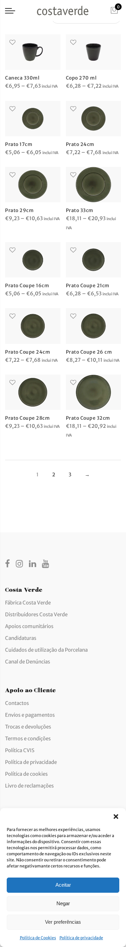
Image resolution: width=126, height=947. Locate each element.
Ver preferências (63, 922)
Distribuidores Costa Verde (36, 614)
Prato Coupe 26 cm (89, 352)
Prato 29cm (19, 210)
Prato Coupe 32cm (88, 418)
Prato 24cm (80, 144)
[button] (116, 816)
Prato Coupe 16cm (27, 286)
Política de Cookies (38, 937)
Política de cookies (26, 774)
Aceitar (63, 885)
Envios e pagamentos (30, 715)
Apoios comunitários (29, 626)
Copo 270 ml (81, 78)
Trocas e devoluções (28, 726)
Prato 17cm (18, 144)
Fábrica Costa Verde (28, 602)
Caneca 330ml (22, 78)
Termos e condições (28, 738)
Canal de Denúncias (27, 661)
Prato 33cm (79, 210)
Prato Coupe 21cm (88, 286)
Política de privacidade (81, 937)
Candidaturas (20, 638)
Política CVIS (19, 750)
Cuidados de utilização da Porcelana (46, 650)
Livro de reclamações (29, 785)
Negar (63, 903)
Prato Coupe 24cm (27, 352)
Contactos (17, 703)
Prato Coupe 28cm (27, 418)
